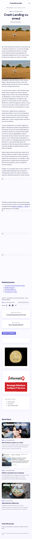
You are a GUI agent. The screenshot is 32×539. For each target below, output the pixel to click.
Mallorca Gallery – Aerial (20, 206)
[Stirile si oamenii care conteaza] (16, 460)
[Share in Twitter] (6, 305)
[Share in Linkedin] (12, 305)
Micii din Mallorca (10, 290)
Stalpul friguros (10, 288)
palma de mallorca (19, 298)
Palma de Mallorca (15, 22)
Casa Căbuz (11, 402)
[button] (28, 3)
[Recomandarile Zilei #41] (16, 324)
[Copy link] (15, 305)
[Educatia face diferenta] (16, 491)
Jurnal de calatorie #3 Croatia (15, 285)
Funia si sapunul (8, 424)
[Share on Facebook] (9, 305)
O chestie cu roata (11, 292)
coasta (4, 298)
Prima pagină (10, 7)
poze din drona (6, 299)
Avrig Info (10, 403)
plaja (26, 298)
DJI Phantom (10, 298)
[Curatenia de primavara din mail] (16, 314)
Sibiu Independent (13, 405)
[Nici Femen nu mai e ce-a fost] (16, 430)
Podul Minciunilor (16, 3)
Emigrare (6, 454)
